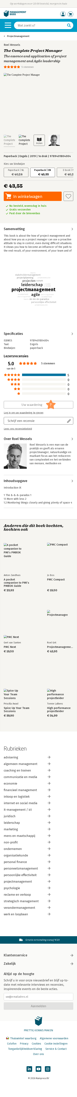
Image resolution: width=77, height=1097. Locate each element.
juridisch (10, 816)
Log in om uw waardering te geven (23, 412)
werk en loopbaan (16, 914)
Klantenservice (15, 955)
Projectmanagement (18, 36)
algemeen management (20, 764)
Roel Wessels (12, 45)
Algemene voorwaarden (54, 1038)
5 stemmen (27, 67)
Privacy (24, 1043)
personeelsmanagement (21, 868)
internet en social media (20, 803)
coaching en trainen (17, 770)
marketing (11, 829)
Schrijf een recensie (21, 420)
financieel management (20, 790)
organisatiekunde (16, 855)
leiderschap (12, 823)
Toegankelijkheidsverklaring (25, 1048)
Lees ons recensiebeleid (18, 428)
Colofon (11, 1043)
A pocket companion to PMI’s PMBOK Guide (16, 583)
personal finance (15, 862)
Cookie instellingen (55, 1043)
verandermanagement (19, 907)
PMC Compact (56, 579)
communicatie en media (20, 777)
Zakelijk (10, 964)
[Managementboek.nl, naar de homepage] (15, 16)
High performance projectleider (59, 709)
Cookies (36, 1043)
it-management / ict (18, 809)
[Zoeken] (69, 25)
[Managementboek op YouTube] (38, 1069)
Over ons (38, 1054)
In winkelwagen (27, 196)
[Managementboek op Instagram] (47, 1069)
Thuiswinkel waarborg (23, 1038)
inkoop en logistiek (17, 796)
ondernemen (13, 849)
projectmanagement (18, 881)
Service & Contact (56, 1048)
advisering (11, 757)
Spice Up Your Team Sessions (16, 709)
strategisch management (21, 901)
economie (10, 783)
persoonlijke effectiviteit (20, 875)
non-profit (11, 842)
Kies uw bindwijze (14, 163)
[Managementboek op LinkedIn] (29, 1069)
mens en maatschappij (19, 836)
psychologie (12, 888)
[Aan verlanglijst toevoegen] (68, 196)
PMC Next (10, 647)
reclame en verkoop (17, 894)
